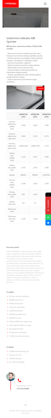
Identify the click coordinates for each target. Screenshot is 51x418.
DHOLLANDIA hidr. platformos (20, 322)
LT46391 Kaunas (15, 359)
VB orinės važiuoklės (17, 307)
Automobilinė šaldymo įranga (20, 325)
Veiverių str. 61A (15, 355)
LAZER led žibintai (16, 311)
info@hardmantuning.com (19, 351)
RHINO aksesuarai (16, 304)
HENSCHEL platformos (17, 314)
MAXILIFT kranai (15, 318)
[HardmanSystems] (10, 3)
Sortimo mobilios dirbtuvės (19, 296)
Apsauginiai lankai (16, 329)
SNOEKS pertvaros (16, 300)
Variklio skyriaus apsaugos (19, 336)
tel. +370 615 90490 (16, 362)
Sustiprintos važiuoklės (17, 332)
